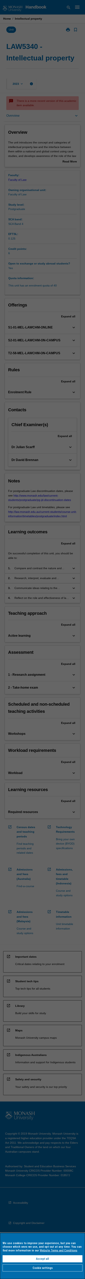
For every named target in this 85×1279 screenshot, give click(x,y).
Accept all (42, 1259)
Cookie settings (43, 1268)
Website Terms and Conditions (58, 1250)
